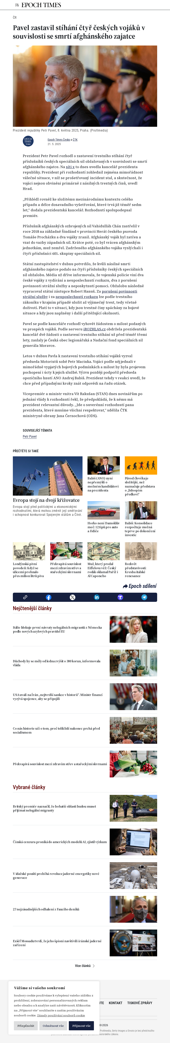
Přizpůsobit (25, 1026)
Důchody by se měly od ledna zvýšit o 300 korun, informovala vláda (56, 663)
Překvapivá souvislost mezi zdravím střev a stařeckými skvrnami (65, 568)
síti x (70, 166)
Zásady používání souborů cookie (61, 1015)
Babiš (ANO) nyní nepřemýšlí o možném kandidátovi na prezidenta (102, 484)
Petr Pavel (30, 436)
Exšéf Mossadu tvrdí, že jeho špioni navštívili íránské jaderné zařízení (57, 943)
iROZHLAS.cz (94, 329)
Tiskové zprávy (139, 1003)
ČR (15, 18)
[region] (54, 1008)
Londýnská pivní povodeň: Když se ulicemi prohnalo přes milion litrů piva (28, 570)
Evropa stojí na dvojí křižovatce (46, 500)
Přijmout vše (81, 1026)
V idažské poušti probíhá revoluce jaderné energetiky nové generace (56, 876)
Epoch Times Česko (59, 139)
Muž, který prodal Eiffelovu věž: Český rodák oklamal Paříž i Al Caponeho (102, 570)
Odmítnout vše (53, 1026)
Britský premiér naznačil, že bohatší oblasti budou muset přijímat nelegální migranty (54, 808)
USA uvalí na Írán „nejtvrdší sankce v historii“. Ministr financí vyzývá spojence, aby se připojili (58, 697)
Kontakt (115, 1003)
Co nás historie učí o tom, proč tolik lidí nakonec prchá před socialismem (56, 730)
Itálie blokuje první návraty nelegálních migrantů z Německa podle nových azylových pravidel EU (57, 629)
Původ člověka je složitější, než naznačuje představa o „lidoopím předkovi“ (140, 486)
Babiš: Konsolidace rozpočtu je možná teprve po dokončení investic (140, 529)
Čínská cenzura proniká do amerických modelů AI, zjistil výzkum (60, 842)
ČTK (75, 139)
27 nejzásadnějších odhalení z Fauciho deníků (46, 909)
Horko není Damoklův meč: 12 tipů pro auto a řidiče (103, 527)
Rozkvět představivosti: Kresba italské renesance (135, 570)
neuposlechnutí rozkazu (77, 296)
